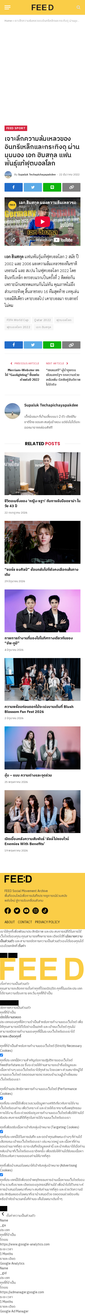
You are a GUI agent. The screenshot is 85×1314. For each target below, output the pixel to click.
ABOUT (10, 922)
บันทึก (3, 1208)
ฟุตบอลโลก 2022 (18, 327)
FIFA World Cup (18, 320)
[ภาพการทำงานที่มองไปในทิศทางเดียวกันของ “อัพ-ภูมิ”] (42, 610)
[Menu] (7, 7)
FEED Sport (15, 128)
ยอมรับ (12, 955)
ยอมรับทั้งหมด (9, 1002)
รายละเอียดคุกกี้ (10, 1036)
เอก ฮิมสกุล (43, 327)
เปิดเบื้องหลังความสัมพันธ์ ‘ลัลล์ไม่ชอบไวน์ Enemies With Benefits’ (37, 841)
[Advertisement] (42, 73)
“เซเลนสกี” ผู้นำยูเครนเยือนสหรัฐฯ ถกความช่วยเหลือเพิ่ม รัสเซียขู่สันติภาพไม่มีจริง (63, 377)
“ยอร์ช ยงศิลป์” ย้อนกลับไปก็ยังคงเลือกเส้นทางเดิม (41, 572)
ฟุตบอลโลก (63, 320)
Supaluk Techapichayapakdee (37, 174)
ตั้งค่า (22, 946)
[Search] (78, 7)
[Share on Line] (52, 187)
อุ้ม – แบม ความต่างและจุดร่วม (28, 775)
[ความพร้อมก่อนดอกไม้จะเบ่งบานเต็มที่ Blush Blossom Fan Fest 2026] (42, 679)
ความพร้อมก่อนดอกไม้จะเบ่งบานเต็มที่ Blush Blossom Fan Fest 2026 (39, 709)
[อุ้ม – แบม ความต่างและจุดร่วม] (42, 747)
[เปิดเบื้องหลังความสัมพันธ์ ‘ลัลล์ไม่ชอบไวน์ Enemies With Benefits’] (42, 811)
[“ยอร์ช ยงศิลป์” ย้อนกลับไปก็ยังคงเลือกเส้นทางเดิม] (42, 542)
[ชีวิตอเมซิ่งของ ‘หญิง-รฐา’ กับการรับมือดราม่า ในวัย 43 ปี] (42, 473)
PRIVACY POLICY (47, 922)
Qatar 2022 (42, 320)
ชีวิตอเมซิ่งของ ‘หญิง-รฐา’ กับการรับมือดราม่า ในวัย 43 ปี (42, 503)
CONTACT (25, 922)
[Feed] (42, 7)
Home (8, 21)
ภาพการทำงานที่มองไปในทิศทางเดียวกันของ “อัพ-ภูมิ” (39, 640)
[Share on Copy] (71, 187)
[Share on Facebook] (14, 187)
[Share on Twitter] (33, 187)
